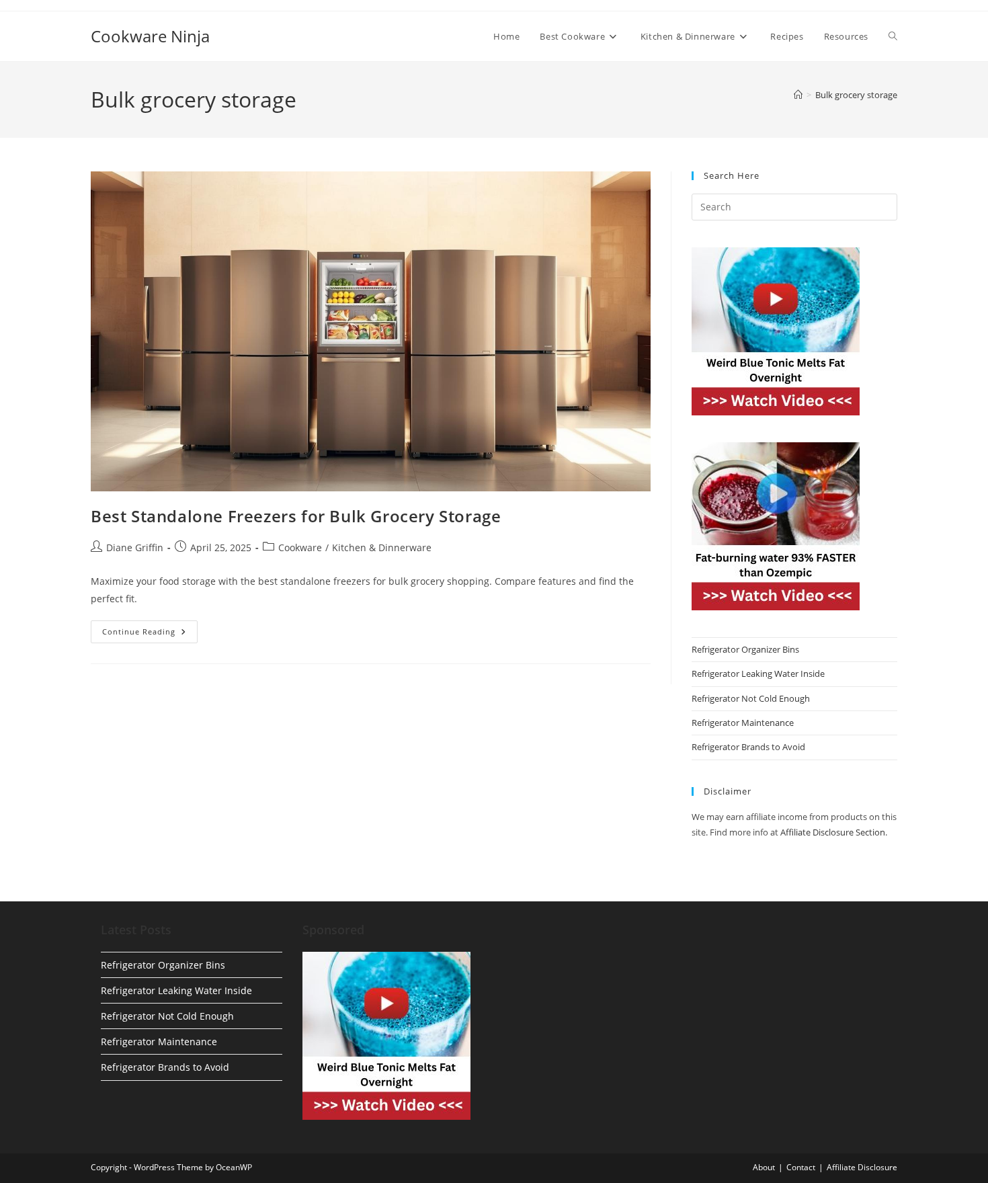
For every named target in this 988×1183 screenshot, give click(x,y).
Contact (800, 1167)
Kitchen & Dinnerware (381, 547)
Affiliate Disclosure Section (832, 832)
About (764, 1167)
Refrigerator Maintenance (743, 723)
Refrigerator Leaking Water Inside (758, 673)
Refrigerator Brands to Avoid (748, 747)
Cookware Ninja (150, 36)
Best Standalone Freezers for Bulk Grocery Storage (296, 516)
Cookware (300, 547)
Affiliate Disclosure (862, 1167)
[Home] (798, 95)
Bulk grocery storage (856, 95)
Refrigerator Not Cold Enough (751, 698)
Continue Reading (150, 634)
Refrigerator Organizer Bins (745, 649)
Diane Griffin (134, 547)
